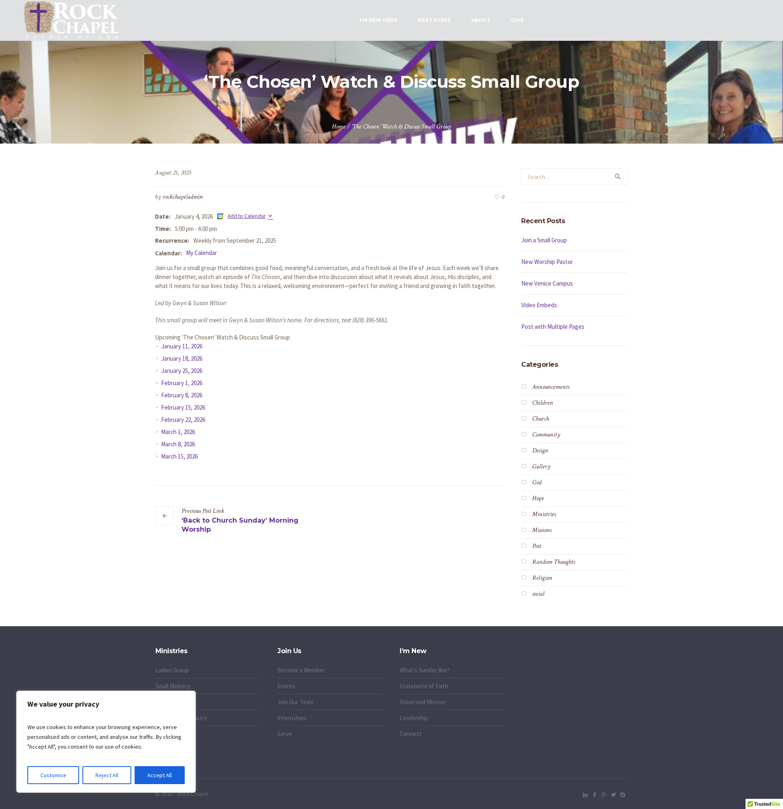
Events (286, 686)
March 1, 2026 (178, 432)
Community (546, 434)
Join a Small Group (544, 240)
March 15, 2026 (179, 456)
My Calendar (201, 253)
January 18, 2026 (181, 358)
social (538, 594)
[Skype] (623, 795)
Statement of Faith (424, 686)
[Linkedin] (585, 795)
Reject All (106, 775)
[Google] (604, 795)
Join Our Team (295, 702)
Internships (292, 718)
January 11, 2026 (181, 346)
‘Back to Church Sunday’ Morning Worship (240, 524)
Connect (411, 734)
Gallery (541, 466)
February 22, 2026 (183, 419)
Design (540, 450)
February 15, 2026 (183, 407)
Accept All (159, 775)
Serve (284, 734)
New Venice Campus (547, 283)
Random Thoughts (553, 562)
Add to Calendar (246, 216)
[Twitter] (613, 795)
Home (338, 126)
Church (540, 418)
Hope (538, 498)
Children (542, 403)
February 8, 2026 (181, 395)
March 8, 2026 (178, 444)
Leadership (414, 718)
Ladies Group (172, 670)
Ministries (544, 514)
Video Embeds (539, 305)
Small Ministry (172, 686)
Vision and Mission (423, 702)
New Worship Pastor (547, 262)
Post (536, 546)
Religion (542, 578)
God (537, 482)
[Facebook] (595, 795)
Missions (541, 530)
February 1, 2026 (181, 383)
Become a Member (301, 670)
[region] (106, 742)
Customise (53, 775)
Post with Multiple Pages (552, 326)
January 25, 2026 (181, 371)
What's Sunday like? (424, 670)
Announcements (550, 387)
